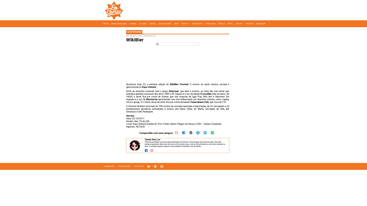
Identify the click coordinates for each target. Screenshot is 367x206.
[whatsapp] (212, 133)
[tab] (106, 23)
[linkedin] (190, 133)
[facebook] (183, 133)
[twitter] (205, 133)
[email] (176, 133)
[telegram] (198, 133)
